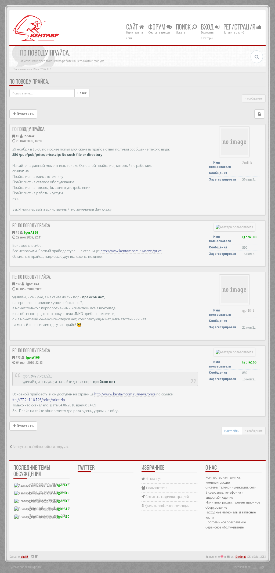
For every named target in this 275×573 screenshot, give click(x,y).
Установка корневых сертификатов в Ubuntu (61, 484)
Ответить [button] (25, 114)
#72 (18, 284)
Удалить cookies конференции (167, 506)
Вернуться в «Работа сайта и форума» (40, 447)
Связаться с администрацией (167, 496)
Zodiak (29, 136)
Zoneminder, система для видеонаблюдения (61, 500)
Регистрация (239, 27)
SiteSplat (241, 557)
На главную (153, 478)
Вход (208, 27)
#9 (17, 232)
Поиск (184, 27)
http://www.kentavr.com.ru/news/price (131, 250)
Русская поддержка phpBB (25, 567)
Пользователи (156, 488)
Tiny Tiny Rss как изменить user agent (56, 492)
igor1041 (32, 284)
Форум (157, 27)
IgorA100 (31, 232)
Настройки (232, 431)
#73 (18, 357)
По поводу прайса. (29, 82)
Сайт (132, 27)
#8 (17, 136)
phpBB (24, 557)
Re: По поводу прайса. (31, 226)
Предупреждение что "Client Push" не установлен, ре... (69, 515)
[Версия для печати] (259, 114)
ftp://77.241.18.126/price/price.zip (38, 399)
